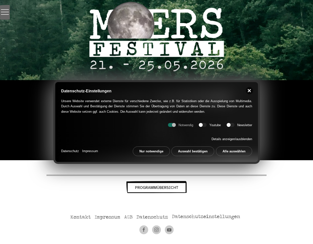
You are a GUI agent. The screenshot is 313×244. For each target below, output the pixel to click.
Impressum (90, 151)
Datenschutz (70, 151)
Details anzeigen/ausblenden (232, 139)
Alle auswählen (234, 151)
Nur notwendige (151, 151)
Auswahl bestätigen (193, 151)
